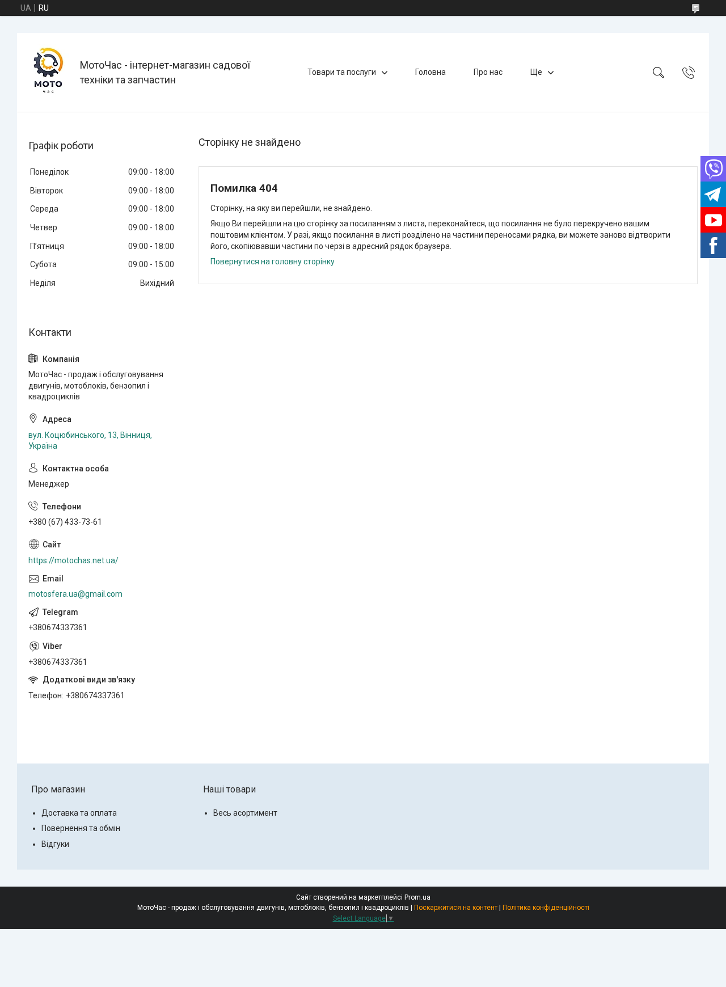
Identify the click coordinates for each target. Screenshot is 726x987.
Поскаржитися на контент (455, 908)
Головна (430, 72)
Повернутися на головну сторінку (272, 261)
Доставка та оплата (79, 812)
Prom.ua (417, 897)
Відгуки (55, 844)
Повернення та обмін (80, 828)
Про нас (488, 72)
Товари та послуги (341, 72)
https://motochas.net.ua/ (73, 560)
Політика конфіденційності (546, 908)
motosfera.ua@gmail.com (75, 593)
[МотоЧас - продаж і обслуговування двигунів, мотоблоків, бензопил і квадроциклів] (49, 72)
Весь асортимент (245, 812)
